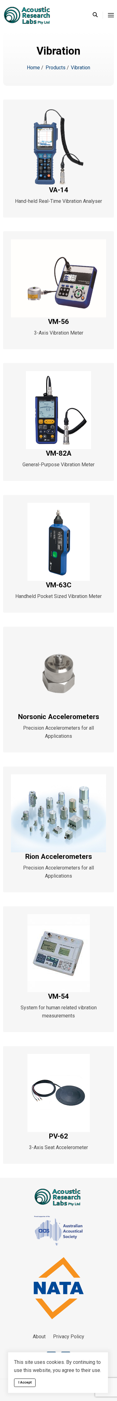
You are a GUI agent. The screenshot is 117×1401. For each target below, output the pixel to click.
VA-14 (58, 190)
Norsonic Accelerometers (58, 717)
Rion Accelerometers (58, 856)
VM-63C (58, 585)
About (39, 1337)
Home (34, 68)
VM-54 (58, 996)
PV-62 (58, 1136)
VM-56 (58, 321)
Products (56, 68)
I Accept (25, 1382)
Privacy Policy (68, 1337)
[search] (98, 15)
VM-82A (58, 453)
